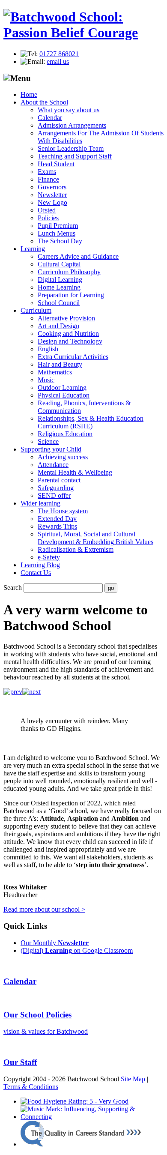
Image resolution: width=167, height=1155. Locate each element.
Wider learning (40, 503)
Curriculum (36, 310)
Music (46, 379)
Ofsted (47, 210)
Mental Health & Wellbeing (75, 472)
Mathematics (55, 372)
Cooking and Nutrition (68, 333)
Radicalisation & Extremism (75, 549)
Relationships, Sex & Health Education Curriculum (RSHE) (90, 422)
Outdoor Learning (62, 387)
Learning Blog (40, 565)
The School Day (60, 241)
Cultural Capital (59, 264)
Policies (48, 217)
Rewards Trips (57, 526)
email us (58, 61)
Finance (48, 179)
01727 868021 (59, 53)
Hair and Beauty (60, 364)
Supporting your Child (51, 449)
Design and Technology (70, 341)
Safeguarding (56, 487)
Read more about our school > (44, 909)
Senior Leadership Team (71, 148)
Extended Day (57, 518)
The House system (63, 511)
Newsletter (52, 194)
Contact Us (36, 572)
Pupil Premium (58, 225)
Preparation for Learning (71, 295)
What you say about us (68, 110)
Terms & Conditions (30, 1086)
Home (29, 94)
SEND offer (54, 495)
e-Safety (49, 557)
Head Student (56, 164)
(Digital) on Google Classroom (77, 950)
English (48, 349)
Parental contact (59, 480)
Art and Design (58, 325)
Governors (52, 187)
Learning (33, 248)
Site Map (133, 1079)
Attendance (53, 464)
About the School (44, 102)
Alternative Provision (66, 318)
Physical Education (63, 395)
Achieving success (63, 457)
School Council (59, 302)
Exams (47, 171)
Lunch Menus (56, 233)
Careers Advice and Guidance (78, 256)
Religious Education (65, 433)
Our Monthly (55, 942)
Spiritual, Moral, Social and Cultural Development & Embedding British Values (95, 537)
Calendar (50, 117)
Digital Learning (60, 279)
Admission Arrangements (72, 125)
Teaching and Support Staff (75, 156)
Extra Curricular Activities (73, 356)
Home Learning (59, 287)
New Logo (52, 202)
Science (48, 441)
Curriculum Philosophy (69, 271)
